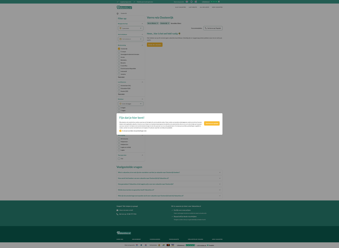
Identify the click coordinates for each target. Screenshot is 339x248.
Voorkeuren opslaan (212, 123)
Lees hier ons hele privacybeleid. (163, 128)
